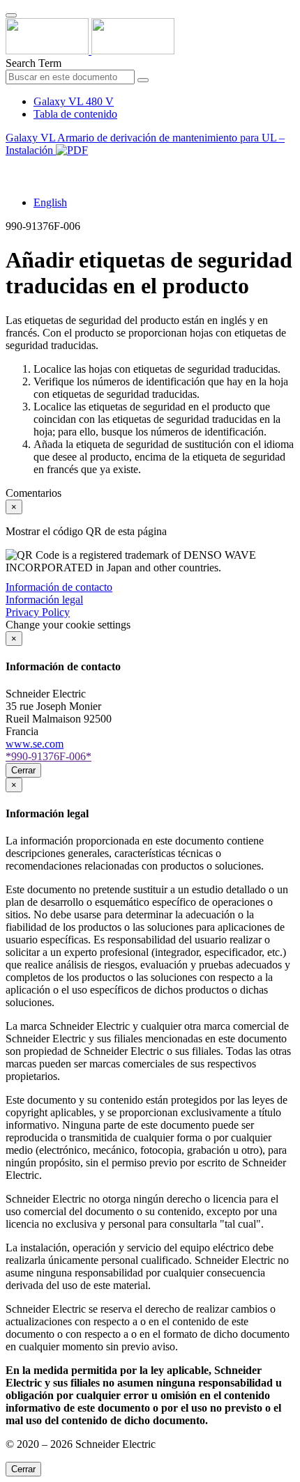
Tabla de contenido (75, 114)
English (50, 202)
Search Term (33, 63)
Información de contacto (59, 587)
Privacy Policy (38, 612)
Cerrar (23, 770)
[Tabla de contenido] (11, 166)
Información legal (44, 599)
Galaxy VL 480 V (73, 101)
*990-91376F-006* (48, 756)
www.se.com (34, 744)
